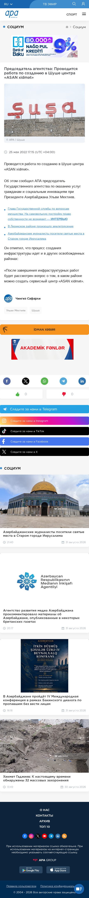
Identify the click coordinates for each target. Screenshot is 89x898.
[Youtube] (44, 836)
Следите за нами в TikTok (27, 431)
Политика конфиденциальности (61, 886)
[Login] (83, 4)
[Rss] (64, 836)
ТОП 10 (44, 826)
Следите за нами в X (24, 451)
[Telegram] (51, 836)
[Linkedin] (57, 836)
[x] (37, 836)
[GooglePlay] (31, 870)
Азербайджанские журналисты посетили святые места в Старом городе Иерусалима (46, 236)
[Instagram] (31, 836)
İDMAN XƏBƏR (44, 329)
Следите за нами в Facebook (29, 441)
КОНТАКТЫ (44, 815)
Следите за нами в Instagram (29, 420)
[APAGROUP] (44, 860)
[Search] (74, 4)
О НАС (44, 810)
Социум (79, 27)
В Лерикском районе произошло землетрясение (40, 226)
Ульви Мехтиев (15, 310)
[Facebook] (24, 836)
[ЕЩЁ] (83, 14)
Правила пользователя (21, 886)
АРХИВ (44, 821)
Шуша (36, 310)
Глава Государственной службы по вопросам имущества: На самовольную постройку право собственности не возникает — (39, 214)
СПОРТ (71, 14)
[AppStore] (58, 870)
